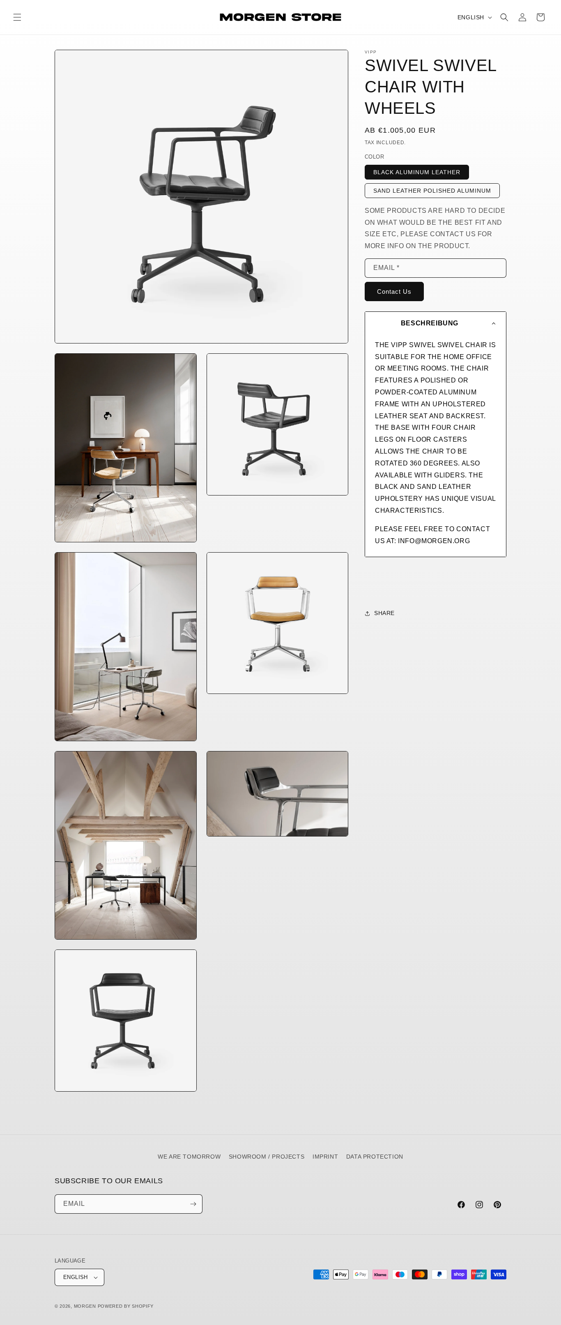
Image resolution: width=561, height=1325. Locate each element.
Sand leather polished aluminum (432, 190)
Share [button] (384, 613)
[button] (17, 17)
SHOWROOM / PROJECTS (266, 1156)
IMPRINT (325, 1156)
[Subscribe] (193, 1204)
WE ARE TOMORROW (189, 1156)
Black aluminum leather (416, 172)
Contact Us (394, 291)
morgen (85, 1306)
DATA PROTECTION (374, 1156)
